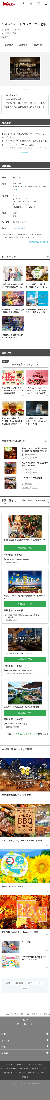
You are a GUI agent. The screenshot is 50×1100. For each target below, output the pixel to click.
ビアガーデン (31, 733)
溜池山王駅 (19, 983)
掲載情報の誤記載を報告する (38, 242)
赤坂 (8, 983)
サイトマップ (8, 1064)
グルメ (40, 983)
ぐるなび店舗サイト (20, 228)
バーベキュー (18, 733)
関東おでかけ (25, 1014)
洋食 (25, 988)
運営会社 (25, 1077)
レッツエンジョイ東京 (10, 1014)
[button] (25, 89)
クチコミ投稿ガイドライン (28, 1068)
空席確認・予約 (25, 548)
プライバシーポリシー (34, 1064)
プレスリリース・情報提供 (25, 1072)
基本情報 (6, 166)
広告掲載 (41, 1072)
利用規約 (20, 1064)
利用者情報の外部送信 (8, 1068)
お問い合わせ (7, 1072)
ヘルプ (43, 1068)
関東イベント (37, 1014)
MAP (15, 189)
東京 (30, 983)
